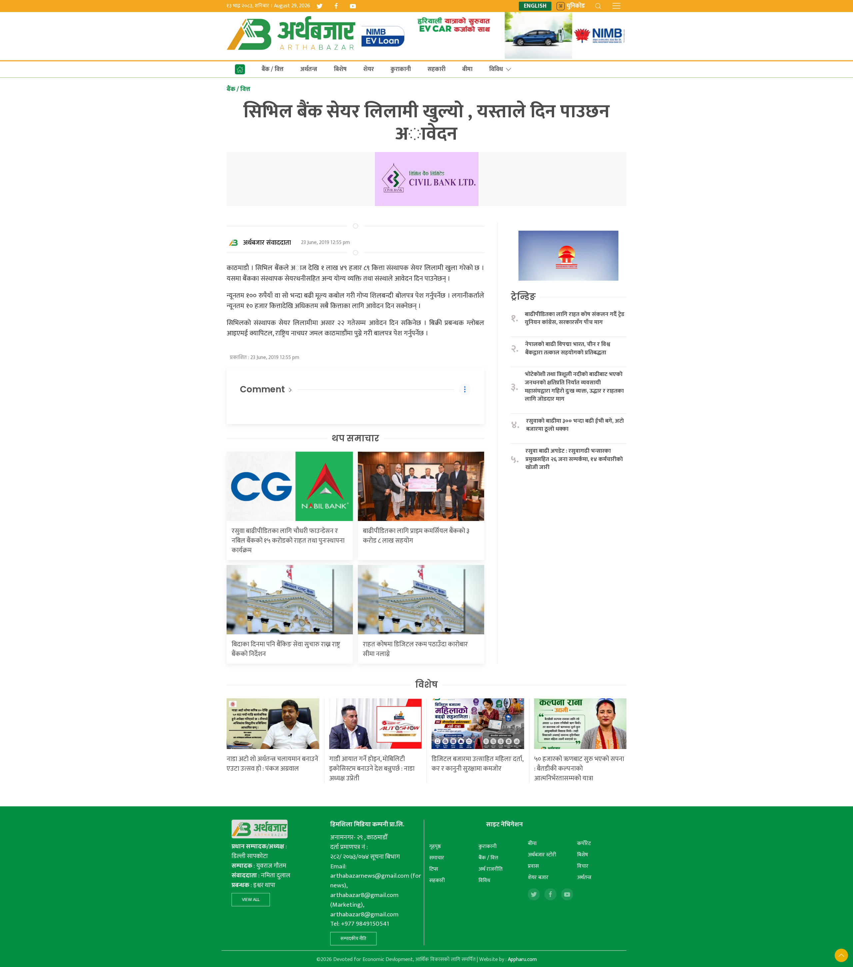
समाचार (436, 857)
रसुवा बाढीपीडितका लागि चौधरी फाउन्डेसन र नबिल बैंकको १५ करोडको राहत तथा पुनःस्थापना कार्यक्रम (288, 540)
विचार (582, 866)
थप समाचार (355, 438)
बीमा (467, 69)
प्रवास (533, 866)
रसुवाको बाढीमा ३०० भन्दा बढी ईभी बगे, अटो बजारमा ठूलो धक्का (575, 425)
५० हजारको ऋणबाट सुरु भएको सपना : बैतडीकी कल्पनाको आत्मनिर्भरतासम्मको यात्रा (579, 768)
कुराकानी (401, 69)
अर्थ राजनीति (490, 869)
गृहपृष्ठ (435, 846)
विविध (496, 69)
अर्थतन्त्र (308, 69)
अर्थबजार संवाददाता (267, 242)
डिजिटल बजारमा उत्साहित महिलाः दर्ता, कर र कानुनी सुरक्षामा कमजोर (477, 763)
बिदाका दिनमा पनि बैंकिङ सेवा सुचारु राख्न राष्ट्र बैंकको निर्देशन (286, 649)
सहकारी (436, 69)
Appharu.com (522, 959)
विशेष (426, 685)
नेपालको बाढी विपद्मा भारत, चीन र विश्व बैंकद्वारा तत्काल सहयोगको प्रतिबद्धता (567, 348)
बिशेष (340, 69)
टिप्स (433, 869)
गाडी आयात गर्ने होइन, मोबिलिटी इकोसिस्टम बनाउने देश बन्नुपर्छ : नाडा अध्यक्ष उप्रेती (372, 768)
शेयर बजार (538, 877)
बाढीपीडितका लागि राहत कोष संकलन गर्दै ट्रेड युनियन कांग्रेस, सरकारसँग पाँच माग (574, 318)
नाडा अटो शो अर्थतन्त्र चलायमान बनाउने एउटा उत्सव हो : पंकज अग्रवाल (272, 763)
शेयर (368, 69)
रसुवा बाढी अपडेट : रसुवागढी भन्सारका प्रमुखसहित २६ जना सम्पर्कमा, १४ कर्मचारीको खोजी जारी (574, 459)
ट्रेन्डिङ (523, 297)
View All (251, 899)
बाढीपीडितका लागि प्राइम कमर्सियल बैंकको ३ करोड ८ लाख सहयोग (416, 535)
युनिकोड (575, 6)
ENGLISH (535, 6)
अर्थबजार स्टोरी (542, 854)
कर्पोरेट (584, 843)
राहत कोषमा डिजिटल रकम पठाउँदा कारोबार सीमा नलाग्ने (415, 649)
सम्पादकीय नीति (353, 938)
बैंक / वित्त (273, 69)
